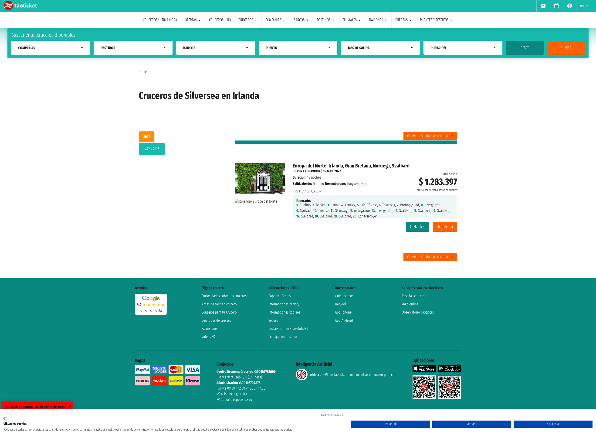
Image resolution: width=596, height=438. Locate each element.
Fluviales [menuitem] (350, 20)
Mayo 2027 (151, 149)
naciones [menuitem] (376, 20)
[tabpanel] (179, 150)
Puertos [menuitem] (401, 20)
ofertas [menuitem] (191, 20)
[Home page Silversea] (307, 190)
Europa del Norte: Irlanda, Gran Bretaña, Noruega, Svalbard (351, 166)
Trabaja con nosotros (283, 336)
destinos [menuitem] (323, 20)
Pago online (410, 304)
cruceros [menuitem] (246, 20)
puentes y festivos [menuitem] (434, 20)
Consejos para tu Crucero (219, 312)
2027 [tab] (146, 136)
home (143, 72)
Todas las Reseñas (151, 311)
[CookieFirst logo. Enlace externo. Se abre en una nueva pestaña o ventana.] (5, 419)
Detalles (417, 227)
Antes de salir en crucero (219, 304)
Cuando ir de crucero (216, 320)
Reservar (445, 227)
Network (341, 304)
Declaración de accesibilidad (288, 328)
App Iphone (343, 312)
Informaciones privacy (283, 304)
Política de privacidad (332, 415)
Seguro (273, 320)
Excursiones (210, 328)
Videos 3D (208, 336)
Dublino (318, 183)
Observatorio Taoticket (418, 312)
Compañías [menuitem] (273, 20)
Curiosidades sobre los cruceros (224, 296)
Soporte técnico (279, 296)
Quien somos (344, 296)
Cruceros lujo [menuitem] (220, 20)
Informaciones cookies (284, 312)
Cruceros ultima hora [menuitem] (160, 20)
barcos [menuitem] (299, 20)
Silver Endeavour (306, 171)
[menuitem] (543, 6)
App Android (344, 320)
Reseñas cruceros (414, 296)
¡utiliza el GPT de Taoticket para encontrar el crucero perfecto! (352, 374)
